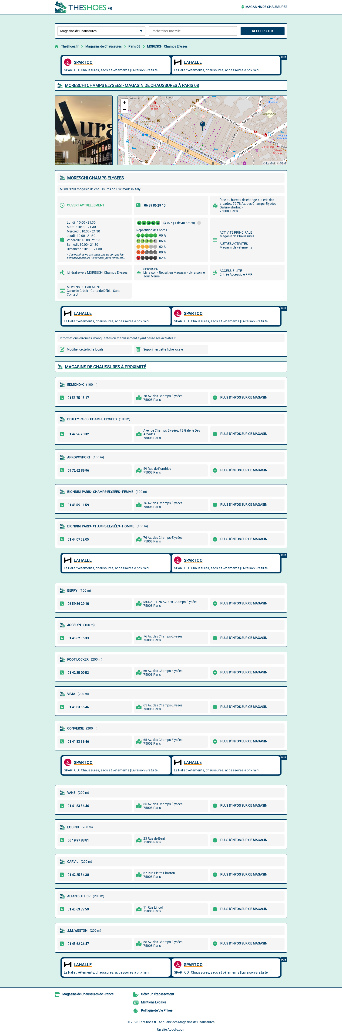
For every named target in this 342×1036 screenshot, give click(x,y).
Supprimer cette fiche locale (163, 349)
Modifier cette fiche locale (85, 349)
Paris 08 (134, 46)
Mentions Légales (153, 1002)
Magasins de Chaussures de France (88, 994)
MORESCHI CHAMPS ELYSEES (95, 177)
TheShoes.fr (70, 46)
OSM (283, 163)
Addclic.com (176, 1029)
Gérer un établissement (157, 994)
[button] (202, 126)
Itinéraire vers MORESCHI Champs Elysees (97, 272)
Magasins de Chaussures (266, 7)
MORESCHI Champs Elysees (167, 46)
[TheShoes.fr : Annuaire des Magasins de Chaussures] (84, 7)
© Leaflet (269, 163)
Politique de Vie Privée (156, 1010)
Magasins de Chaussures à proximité (105, 366)
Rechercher (262, 31)
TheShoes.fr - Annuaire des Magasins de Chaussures (177, 1022)
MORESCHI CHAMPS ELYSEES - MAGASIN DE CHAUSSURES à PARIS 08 (132, 85)
